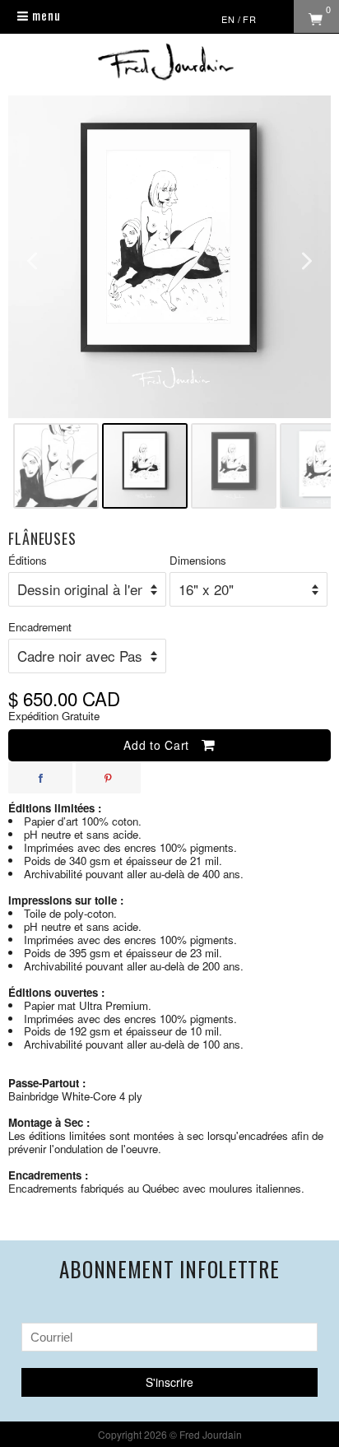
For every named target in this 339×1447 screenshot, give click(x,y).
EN (228, 19)
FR (250, 19)
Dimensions (198, 561)
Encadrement (40, 628)
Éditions (27, 561)
